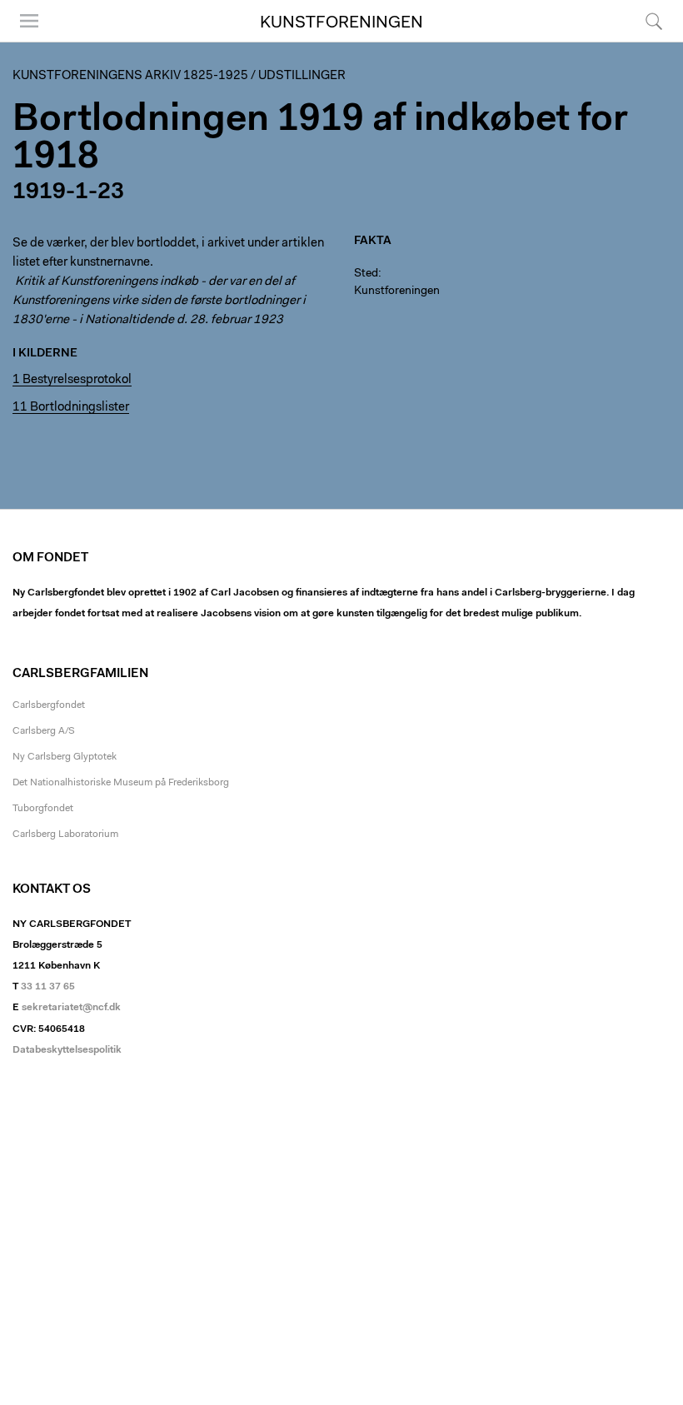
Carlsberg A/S (43, 731)
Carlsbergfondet (48, 705)
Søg (643, 41)
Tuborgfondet (42, 809)
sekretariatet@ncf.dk (71, 1008)
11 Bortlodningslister (70, 407)
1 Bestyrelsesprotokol (72, 380)
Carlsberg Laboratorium (65, 835)
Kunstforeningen (341, 23)
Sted (366, 274)
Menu (23, 41)
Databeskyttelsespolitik (67, 1050)
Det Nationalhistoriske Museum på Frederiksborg (120, 783)
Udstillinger (302, 76)
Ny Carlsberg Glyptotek (64, 757)
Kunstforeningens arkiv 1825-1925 (130, 76)
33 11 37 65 (48, 987)
